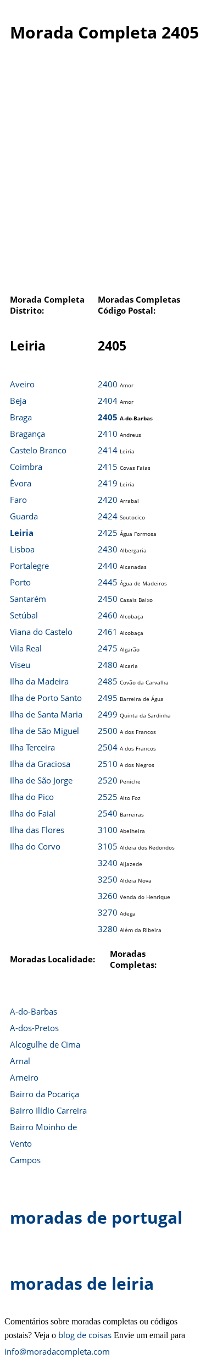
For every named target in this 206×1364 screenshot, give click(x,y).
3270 (108, 912)
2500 (108, 730)
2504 (108, 747)
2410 (108, 433)
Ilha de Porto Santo (46, 697)
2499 (108, 714)
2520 (108, 780)
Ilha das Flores (37, 829)
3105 (108, 846)
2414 (108, 450)
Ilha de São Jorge (41, 780)
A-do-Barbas (33, 1011)
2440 (108, 565)
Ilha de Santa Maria (46, 714)
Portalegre (29, 565)
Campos (25, 1159)
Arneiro (24, 1077)
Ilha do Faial (32, 813)
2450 (108, 598)
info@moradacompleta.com (57, 1351)
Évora (20, 483)
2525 (108, 796)
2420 (108, 499)
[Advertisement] (103, 174)
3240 (108, 862)
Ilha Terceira (32, 747)
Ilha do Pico (32, 796)
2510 (108, 763)
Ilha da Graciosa (40, 763)
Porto (20, 582)
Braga (21, 417)
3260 (108, 895)
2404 (108, 400)
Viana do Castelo (41, 631)
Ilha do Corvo (35, 846)
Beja (18, 400)
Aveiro (22, 384)
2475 (108, 648)
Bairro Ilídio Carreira (48, 1110)
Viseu (20, 664)
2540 (108, 813)
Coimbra (26, 466)
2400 (108, 384)
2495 (108, 697)
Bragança (27, 433)
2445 (108, 582)
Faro (18, 499)
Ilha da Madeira (39, 681)
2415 (108, 466)
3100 (108, 829)
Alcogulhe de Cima (45, 1044)
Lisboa (22, 549)
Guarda (24, 516)
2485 (108, 681)
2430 (108, 549)
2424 (108, 516)
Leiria (22, 532)
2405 (108, 417)
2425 (108, 532)
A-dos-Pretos (34, 1027)
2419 (108, 483)
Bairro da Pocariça (44, 1093)
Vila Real (26, 648)
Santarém (28, 598)
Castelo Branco (38, 450)
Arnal (20, 1060)
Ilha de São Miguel (44, 730)
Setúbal (24, 615)
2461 (108, 631)
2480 (108, 664)
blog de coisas (85, 1334)
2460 (108, 615)
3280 (108, 928)
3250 (108, 879)
